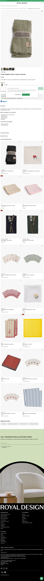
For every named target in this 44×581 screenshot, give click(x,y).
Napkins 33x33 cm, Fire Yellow (27, 344)
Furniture (23, 514)
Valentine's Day (3, 533)
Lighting (23, 517)
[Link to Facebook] (4, 568)
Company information (5, 521)
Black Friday (3, 540)
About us (2, 522)
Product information (4, 133)
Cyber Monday (3, 541)
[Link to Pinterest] (1, 568)
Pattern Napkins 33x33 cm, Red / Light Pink (29, 205)
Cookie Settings (18, 94)
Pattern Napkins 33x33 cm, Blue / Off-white (8, 205)
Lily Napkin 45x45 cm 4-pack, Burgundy (7, 309)
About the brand (4, 136)
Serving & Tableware (26, 515)
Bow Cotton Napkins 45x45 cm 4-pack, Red (8, 413)
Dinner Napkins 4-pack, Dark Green (28, 240)
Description (2, 106)
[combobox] (22, 84)
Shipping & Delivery (4, 515)
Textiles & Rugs (25, 521)
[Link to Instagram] (7, 568)
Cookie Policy (3, 524)
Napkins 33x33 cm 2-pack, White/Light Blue (29, 413)
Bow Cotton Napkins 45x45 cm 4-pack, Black (30, 378)
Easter (2, 534)
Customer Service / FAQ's (5, 514)
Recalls (2, 528)
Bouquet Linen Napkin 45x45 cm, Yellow (29, 309)
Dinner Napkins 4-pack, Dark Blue (6, 240)
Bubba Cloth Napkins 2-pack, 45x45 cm (7, 344)
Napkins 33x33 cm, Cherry (5, 378)
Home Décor (24, 518)
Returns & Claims (4, 517)
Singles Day (3, 538)
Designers (2, 525)
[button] (41, 3)
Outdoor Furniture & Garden (27, 522)
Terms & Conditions (4, 518)
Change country (4, 552)
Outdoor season (4, 537)
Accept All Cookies (26, 94)
